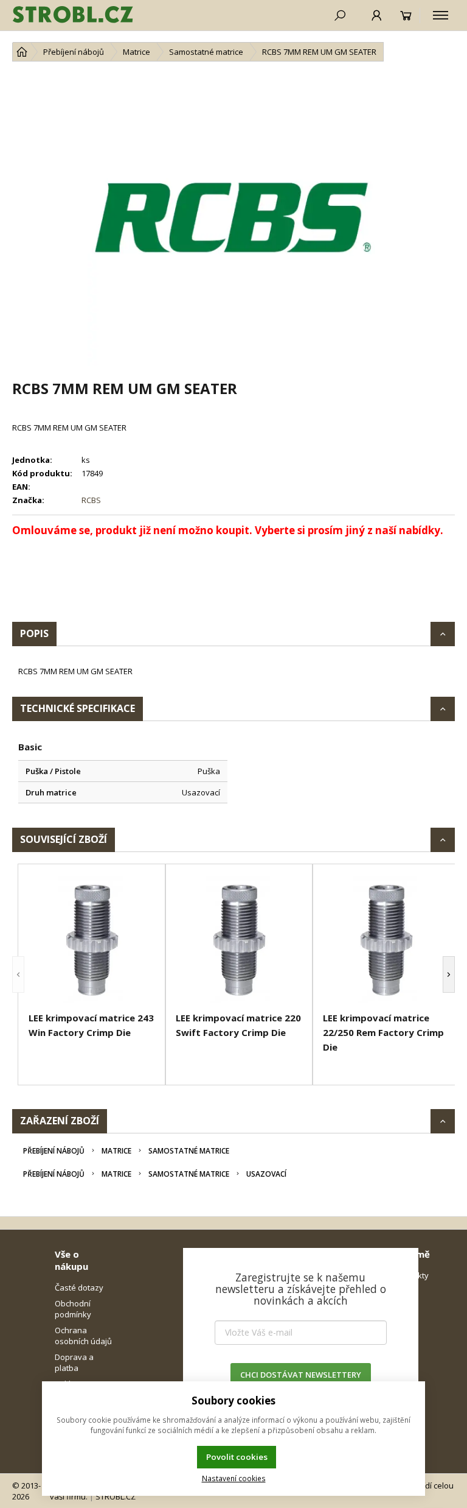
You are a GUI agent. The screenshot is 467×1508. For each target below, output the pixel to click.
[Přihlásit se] (376, 15)
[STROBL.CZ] (73, 15)
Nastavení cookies (234, 1478)
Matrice (116, 1151)
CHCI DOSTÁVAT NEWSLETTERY (300, 1374)
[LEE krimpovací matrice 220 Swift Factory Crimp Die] (239, 939)
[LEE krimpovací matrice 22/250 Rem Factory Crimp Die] (386, 939)
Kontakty (412, 1275)
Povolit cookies (237, 1456)
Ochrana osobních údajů (83, 1336)
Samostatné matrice (188, 1151)
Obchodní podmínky (73, 1309)
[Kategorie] (440, 15)
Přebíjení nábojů (54, 1151)
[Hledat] (340, 15)
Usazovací (266, 1174)
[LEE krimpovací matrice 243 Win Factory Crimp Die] (92, 939)
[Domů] (22, 52)
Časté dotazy (79, 1287)
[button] (18, 974)
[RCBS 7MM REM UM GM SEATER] (233, 220)
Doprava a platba (74, 1362)
